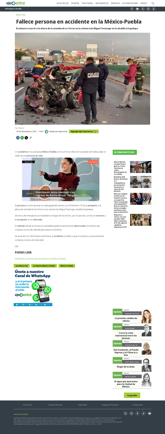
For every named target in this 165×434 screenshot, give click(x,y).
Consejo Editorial (55, 404)
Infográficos (101, 3)
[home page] (15, 3)
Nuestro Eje (20, 15)
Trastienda (87, 3)
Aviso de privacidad (21, 414)
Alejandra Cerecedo (132, 313)
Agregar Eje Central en (82, 131)
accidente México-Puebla (44, 266)
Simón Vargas (130, 328)
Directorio (27, 404)
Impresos (115, 3)
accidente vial (22, 266)
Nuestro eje (63, 3)
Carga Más (132, 395)
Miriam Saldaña (130, 377)
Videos (143, 3)
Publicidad (82, 404)
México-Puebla (67, 266)
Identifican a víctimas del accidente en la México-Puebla (40, 258)
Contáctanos (137, 404)
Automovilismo (130, 3)
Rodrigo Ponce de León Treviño (131, 346)
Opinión (75, 3)
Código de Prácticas (110, 404)
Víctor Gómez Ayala (132, 362)
